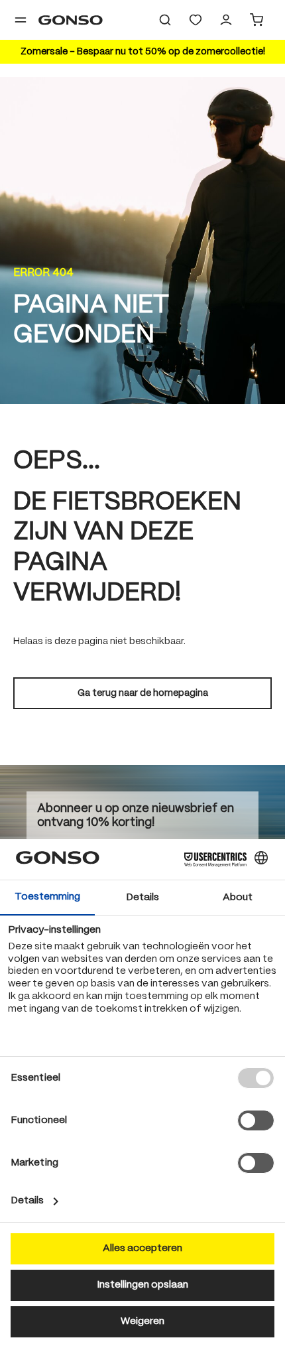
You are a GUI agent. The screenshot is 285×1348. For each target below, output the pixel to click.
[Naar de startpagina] (70, 20)
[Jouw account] (226, 20)
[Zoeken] (165, 20)
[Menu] (20, 20)
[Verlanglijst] (195, 20)
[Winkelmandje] (256, 20)
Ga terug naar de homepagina (143, 693)
